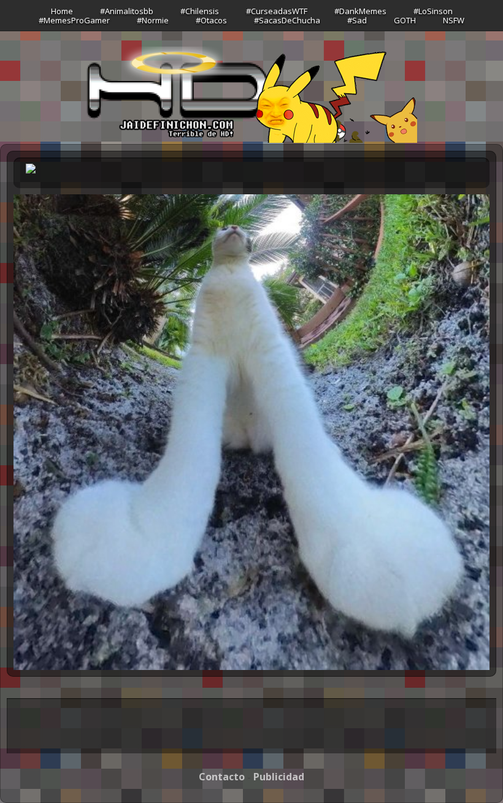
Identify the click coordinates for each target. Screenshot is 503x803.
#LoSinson (433, 11)
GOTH (405, 20)
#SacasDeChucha (287, 20)
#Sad (357, 20)
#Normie (153, 20)
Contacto (222, 777)
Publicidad (278, 777)
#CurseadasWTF (276, 11)
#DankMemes (360, 11)
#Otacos (211, 20)
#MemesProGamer (74, 20)
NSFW (453, 20)
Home (62, 11)
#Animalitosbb (126, 11)
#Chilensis (199, 11)
